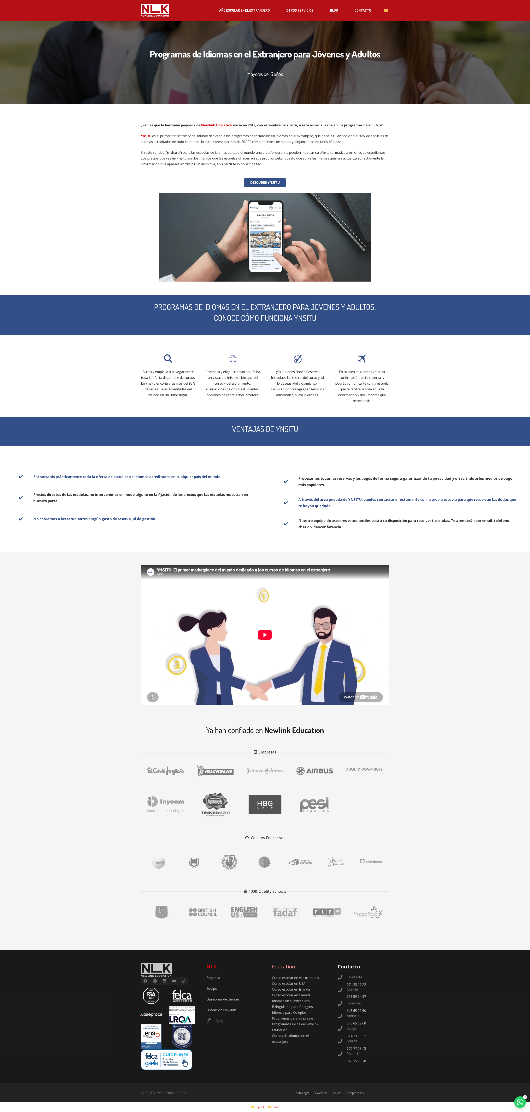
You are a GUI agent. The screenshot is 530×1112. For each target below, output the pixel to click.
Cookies (336, 1093)
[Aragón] (342, 1029)
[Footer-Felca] (182, 995)
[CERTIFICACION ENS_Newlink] (151, 1036)
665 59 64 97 (356, 996)
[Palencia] (342, 1054)
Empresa (213, 977)
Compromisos (355, 1093)
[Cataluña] (342, 1004)
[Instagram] (155, 981)
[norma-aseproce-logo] (182, 1015)
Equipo (211, 988)
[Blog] (211, 1021)
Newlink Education (216, 125)
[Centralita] (342, 978)
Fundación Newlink (221, 1010)
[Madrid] (342, 990)
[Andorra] (342, 1016)
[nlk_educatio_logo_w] (155, 10)
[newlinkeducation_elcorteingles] (165, 769)
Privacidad (320, 1093)
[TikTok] (183, 981)
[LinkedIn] (164, 981)
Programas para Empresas (293, 1018)
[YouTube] (174, 981)
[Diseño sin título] (151, 1015)
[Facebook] (145, 981)
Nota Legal (302, 1093)
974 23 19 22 (356, 984)
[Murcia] (342, 1042)
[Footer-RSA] (151, 995)
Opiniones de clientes (223, 999)
